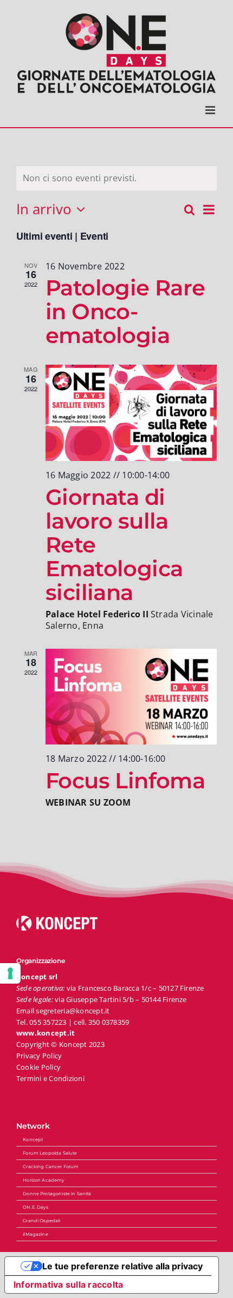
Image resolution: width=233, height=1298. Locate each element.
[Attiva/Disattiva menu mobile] (211, 110)
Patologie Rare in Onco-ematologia (125, 311)
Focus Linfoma (125, 780)
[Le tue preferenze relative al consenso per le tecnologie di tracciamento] (10, 973)
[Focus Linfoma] (131, 697)
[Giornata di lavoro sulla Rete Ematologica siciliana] (131, 413)
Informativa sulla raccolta (68, 1284)
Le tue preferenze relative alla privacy (122, 1266)
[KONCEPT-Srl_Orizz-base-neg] (57, 920)
